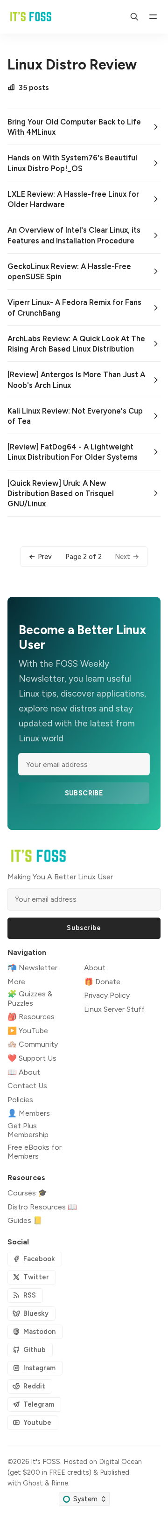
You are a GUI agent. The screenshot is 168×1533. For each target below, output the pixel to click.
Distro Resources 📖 (42, 1206)
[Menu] (153, 16)
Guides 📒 (24, 1220)
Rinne (59, 1483)
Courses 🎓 (27, 1192)
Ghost (33, 1483)
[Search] (134, 16)
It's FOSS (45, 1461)
